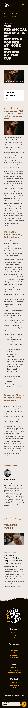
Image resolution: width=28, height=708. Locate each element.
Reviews (14, 637)
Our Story (14, 633)
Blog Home (6, 15)
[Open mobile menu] (23, 5)
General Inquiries (14, 685)
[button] (14, 95)
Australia (6, 564)
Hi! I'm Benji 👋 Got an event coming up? (10, 703)
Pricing (14, 635)
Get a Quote (14, 682)
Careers (14, 687)
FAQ (14, 652)
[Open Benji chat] (23, 704)
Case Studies (14, 650)
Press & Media (14, 657)
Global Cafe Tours (15, 564)
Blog (14, 648)
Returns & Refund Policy (14, 672)
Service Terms (14, 670)
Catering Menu (14, 655)
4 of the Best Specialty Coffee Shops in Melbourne (13, 558)
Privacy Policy (14, 667)
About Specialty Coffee (17, 15)
